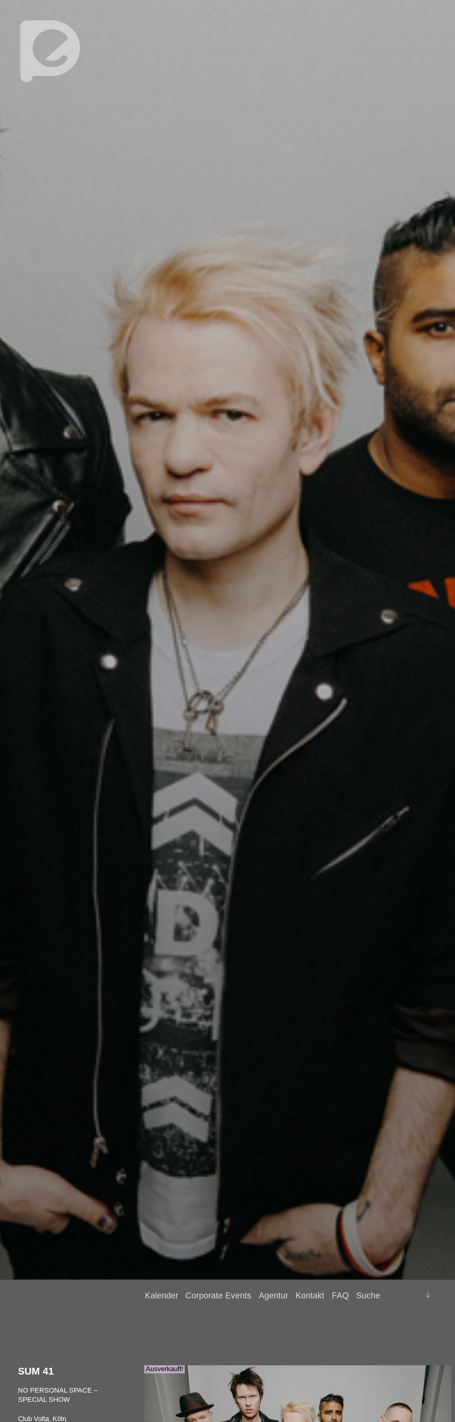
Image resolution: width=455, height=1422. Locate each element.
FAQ (340, 1295)
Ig (412, 1296)
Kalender (161, 1295)
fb (401, 1295)
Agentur (273, 1295)
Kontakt (310, 1295)
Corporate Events (218, 1295)
